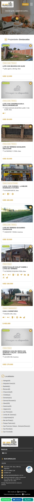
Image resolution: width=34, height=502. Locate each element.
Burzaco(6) (6, 389)
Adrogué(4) (6, 380)
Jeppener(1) (7, 409)
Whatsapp (7, 499)
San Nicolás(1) (7, 429)
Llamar (29, 499)
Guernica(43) (7, 406)
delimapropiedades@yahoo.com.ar (13, 475)
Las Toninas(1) (7, 412)
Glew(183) (6, 403)
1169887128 (7, 472)
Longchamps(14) (8, 417)
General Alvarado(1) (9, 400)
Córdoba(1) (6, 395)
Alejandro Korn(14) (9, 383)
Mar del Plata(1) (8, 420)
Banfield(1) (6, 386)
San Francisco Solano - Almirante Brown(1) (16, 426)
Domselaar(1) (7, 397)
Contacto (25, 4)
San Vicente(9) (7, 432)
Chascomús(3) (7, 392)
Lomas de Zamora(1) (9, 414)
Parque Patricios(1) (9, 423)
